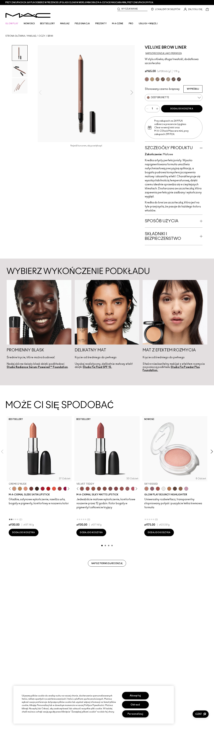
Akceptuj (135, 695)
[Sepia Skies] (180, 489)
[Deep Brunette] (147, 79)
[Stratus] (186, 489)
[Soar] (110, 489)
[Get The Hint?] (133, 489)
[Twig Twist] (116, 489)
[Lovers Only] (65, 489)
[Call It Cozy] (20, 489)
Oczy (41, 36)
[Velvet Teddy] (82, 489)
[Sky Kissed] (146, 489)
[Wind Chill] (163, 489)
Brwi (50, 36)
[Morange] (54, 489)
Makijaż (31, 36)
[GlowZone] (175, 489)
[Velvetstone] (179, 79)
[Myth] (25, 489)
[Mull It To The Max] (87, 489)
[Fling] (152, 79)
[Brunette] (157, 79)
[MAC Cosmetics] (28, 15)
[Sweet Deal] (122, 489)
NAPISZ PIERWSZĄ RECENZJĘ (107, 563)
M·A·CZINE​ (117, 24)
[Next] (68, 488)
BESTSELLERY (47, 24)
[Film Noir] (37, 489)
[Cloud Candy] (158, 489)
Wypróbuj (193, 89)
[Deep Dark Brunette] (163, 79)
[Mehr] (127, 489)
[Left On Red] (48, 489)
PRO (131, 24)
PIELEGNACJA (82, 24)
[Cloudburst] (169, 489)
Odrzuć (135, 704)
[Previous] (10, 488)
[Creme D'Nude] (14, 489)
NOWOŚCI (29, 24)
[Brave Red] (42, 489)
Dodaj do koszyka (181, 109)
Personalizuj (135, 714)
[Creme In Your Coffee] (31, 489)
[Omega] (168, 79)
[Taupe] (174, 79)
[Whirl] (104, 489)
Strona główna (15, 36)
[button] (200, 714)
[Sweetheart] (60, 489)
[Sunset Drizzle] (152, 489)
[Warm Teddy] (99, 489)
